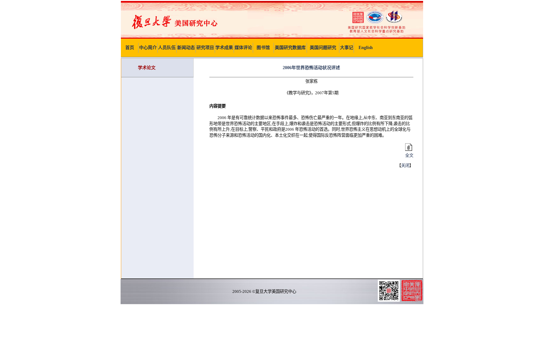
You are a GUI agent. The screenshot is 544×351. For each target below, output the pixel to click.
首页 (129, 47)
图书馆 (263, 47)
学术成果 (224, 47)
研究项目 (205, 47)
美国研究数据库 (290, 47)
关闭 (405, 165)
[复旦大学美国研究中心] (272, 37)
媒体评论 (243, 47)
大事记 (346, 47)
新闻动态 (186, 47)
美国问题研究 (323, 47)
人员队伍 (167, 47)
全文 (409, 155)
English (366, 47)
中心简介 (148, 47)
